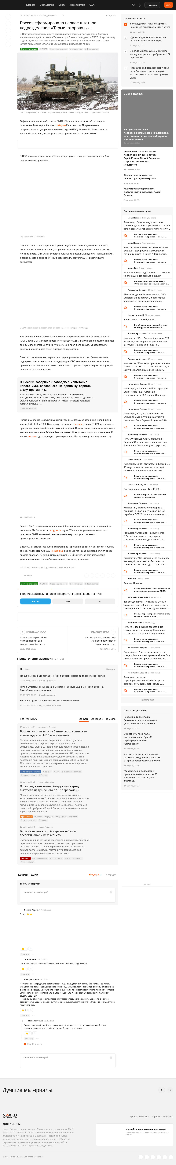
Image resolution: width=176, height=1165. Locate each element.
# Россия (43, 775)
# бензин (47, 772)
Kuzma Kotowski (136, 315)
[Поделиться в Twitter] (8, 30)
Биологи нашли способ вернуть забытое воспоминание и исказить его (48, 833)
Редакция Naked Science (50, 705)
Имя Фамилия (134, 459)
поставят (33, 436)
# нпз (33, 775)
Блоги (61, 5)
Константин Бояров (137, 384)
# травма (43, 820)
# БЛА (56, 772)
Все (62, 659)
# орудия (49, 817)
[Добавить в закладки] (8, 17)
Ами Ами (132, 579)
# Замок (38, 817)
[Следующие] (170, 1090)
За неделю (97, 719)
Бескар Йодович (32, 910)
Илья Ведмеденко (47, 15)
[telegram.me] (165, 1157)
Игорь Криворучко (137, 485)
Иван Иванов (134, 218)
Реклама (167, 1116)
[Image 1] (33, 931)
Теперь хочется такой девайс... (140, 319)
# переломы (61, 817)
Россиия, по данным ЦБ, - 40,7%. (142, 489)
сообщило (60, 125)
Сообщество (47, 5)
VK (100, 601)
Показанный (57, 551)
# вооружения (76, 49)
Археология (26, 817)
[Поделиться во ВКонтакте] (8, 44)
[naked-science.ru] (171, 1157)
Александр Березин (137, 290)
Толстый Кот (30, 959)
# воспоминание (39, 858)
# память (77, 858)
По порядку (110, 875)
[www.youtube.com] (152, 1157)
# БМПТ (43, 49)
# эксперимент (27, 862)
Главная (30, 5)
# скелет (73, 817)
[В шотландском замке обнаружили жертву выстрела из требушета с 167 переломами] (104, 796)
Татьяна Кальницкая (138, 597)
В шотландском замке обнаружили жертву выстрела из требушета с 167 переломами (49, 788)
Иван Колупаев (35, 1021)
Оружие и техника (29, 49)
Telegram (35, 601)
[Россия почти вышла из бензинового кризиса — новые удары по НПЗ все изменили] (104, 741)
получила (78, 424)
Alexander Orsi (135, 622)
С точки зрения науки (30, 772)
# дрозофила (56, 858)
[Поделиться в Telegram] (8, 37)
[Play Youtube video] (67, 296)
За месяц (110, 719)
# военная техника (58, 49)
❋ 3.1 (88, 28)
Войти (168, 5)
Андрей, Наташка (133, 583)
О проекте (156, 1116)
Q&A (91, 5)
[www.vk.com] (146, 1157)
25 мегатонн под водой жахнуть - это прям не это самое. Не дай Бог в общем (147, 274)
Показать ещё (147, 700)
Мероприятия (77, 5)
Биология (25, 858)
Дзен (68, 601)
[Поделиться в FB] (8, 23)
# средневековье (28, 820)
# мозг (68, 858)
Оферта (133, 1116)
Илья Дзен (133, 268)
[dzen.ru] (158, 1157)
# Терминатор (91, 49)
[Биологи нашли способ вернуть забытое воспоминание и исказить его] (104, 841)
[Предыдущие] (161, 1090)
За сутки (84, 719)
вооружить (55, 530)
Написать (152, 5)
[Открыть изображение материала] (67, 81)
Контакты (144, 1116)
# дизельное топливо (71, 772)
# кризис (25, 775)
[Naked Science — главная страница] (14, 5)
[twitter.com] (140, 1157)
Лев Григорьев (31, 979)
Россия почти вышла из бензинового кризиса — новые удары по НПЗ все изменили (53, 733)
